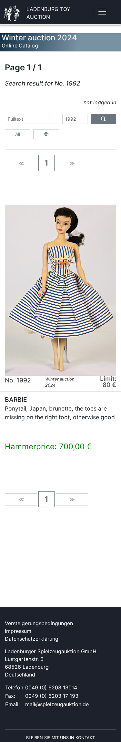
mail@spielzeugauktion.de (57, 704)
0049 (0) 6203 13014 (51, 687)
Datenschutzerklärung (31, 638)
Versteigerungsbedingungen (39, 623)
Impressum (18, 631)
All (17, 134)
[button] (46, 163)
